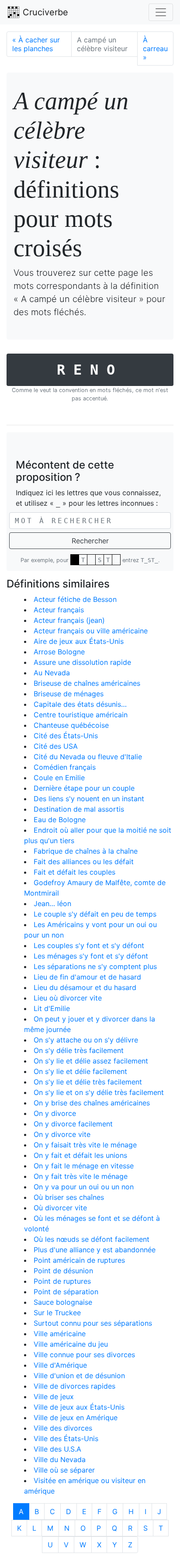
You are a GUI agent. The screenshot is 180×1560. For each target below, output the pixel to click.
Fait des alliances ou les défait (84, 861)
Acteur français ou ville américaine (91, 630)
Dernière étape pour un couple (84, 788)
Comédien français (65, 767)
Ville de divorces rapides (74, 1386)
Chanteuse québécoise (71, 725)
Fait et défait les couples (74, 872)
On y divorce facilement (73, 1123)
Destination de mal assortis (79, 809)
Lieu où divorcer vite (68, 998)
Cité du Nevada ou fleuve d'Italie (88, 756)
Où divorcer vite (60, 1207)
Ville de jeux (54, 1396)
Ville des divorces (63, 1428)
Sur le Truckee (57, 1312)
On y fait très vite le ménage (81, 1176)
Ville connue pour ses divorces (84, 1354)
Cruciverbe (44, 12)
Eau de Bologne (60, 819)
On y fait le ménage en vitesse (84, 1165)
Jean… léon (52, 903)
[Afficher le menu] (161, 12)
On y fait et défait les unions (80, 1155)
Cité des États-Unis (66, 735)
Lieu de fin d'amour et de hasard (87, 977)
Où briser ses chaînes (69, 1197)
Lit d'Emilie (52, 1008)
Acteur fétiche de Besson (75, 599)
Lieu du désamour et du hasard (85, 987)
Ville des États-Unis (66, 1438)
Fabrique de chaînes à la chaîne (86, 851)
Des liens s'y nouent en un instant (89, 798)
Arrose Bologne (59, 651)
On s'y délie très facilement (79, 1050)
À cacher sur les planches (36, 44)
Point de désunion (63, 1270)
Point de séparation (66, 1291)
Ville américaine (60, 1333)
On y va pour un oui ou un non (84, 1186)
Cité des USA (56, 746)
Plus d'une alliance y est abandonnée (95, 1249)
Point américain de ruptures (79, 1260)
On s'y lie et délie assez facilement (91, 1060)
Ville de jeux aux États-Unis (79, 1407)
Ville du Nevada (60, 1459)
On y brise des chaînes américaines (92, 1102)
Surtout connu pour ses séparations (93, 1323)
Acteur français (59, 609)
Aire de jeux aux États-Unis (79, 641)
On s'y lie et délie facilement (80, 1071)
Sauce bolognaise (63, 1302)
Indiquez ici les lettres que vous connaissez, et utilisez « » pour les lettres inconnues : (88, 497)
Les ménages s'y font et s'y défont (91, 956)
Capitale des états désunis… (80, 704)
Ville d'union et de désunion (79, 1375)
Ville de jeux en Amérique (76, 1417)
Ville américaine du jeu (71, 1344)
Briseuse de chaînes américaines (87, 683)
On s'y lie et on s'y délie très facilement (99, 1092)
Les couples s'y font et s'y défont (89, 945)
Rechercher (90, 540)
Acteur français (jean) (69, 620)
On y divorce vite (62, 1134)
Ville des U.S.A (57, 1449)
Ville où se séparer (64, 1470)
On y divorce (55, 1113)
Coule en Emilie (59, 777)
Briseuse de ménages (69, 693)
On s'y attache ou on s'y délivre (86, 1039)
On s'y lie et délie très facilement (88, 1081)
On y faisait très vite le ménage (85, 1144)
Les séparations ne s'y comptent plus (95, 966)
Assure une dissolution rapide (82, 662)
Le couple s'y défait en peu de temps (95, 914)
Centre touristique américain (81, 714)
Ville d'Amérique (60, 1365)
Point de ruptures (62, 1281)
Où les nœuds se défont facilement (91, 1239)
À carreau (155, 48)
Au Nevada (52, 672)
